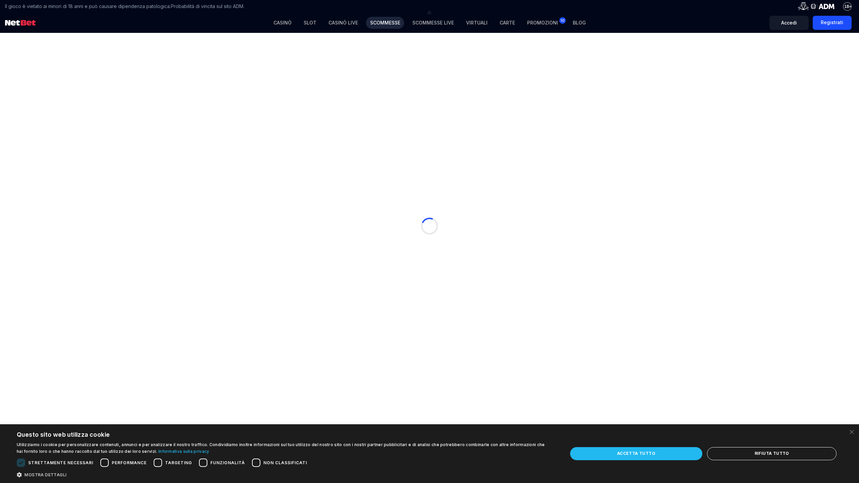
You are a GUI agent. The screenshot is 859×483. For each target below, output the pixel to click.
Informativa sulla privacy (183, 451)
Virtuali (477, 22)
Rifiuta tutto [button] (772, 453)
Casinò (282, 22)
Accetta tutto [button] (636, 453)
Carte (507, 22)
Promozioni (546, 21)
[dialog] (429, 453)
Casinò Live (343, 22)
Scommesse (385, 22)
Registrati (832, 22)
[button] (429, 13)
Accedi (789, 22)
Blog (579, 22)
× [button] (851, 431)
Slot (310, 22)
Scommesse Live (433, 22)
